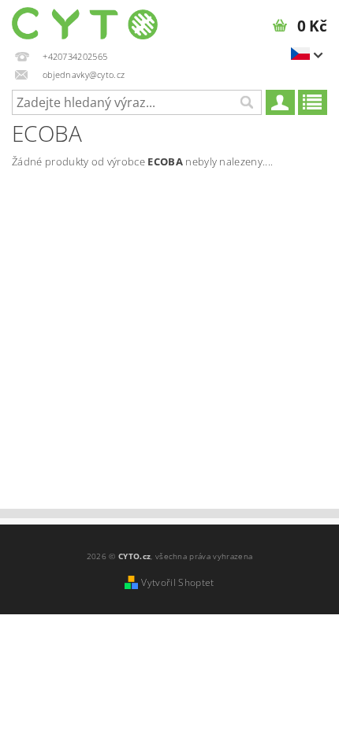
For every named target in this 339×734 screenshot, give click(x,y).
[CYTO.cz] (85, 20)
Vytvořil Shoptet (177, 582)
